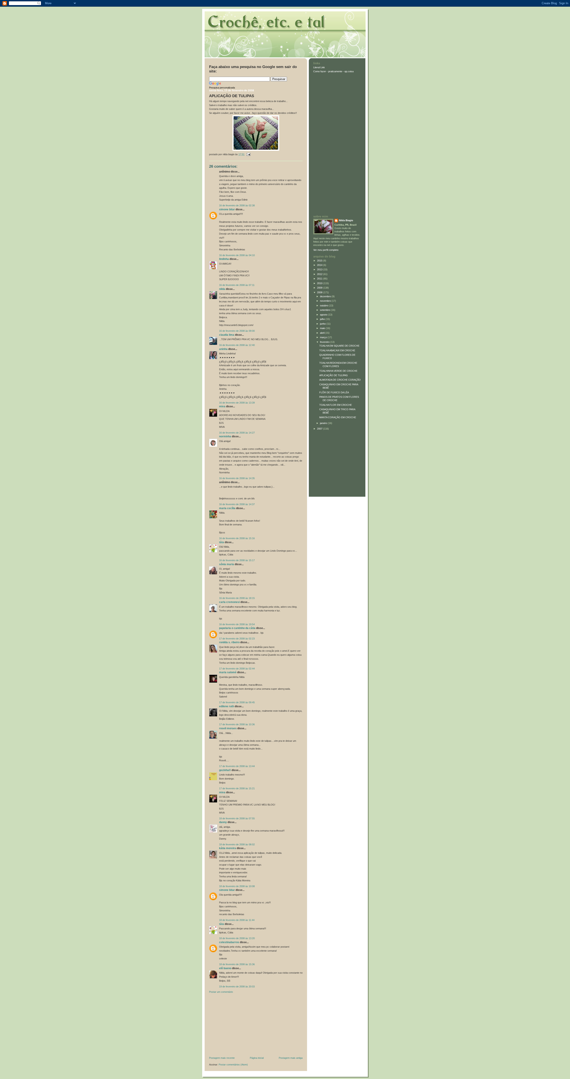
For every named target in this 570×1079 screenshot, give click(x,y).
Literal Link (319, 67)
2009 (320, 287)
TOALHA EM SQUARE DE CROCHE (339, 345)
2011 (320, 278)
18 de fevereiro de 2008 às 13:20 (237, 938)
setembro (325, 310)
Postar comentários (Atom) (233, 1064)
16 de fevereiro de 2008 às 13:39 (237, 402)
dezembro (326, 296)
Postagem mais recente (222, 1058)
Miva (222, 406)
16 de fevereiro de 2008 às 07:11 (236, 285)
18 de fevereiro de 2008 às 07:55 (237, 818)
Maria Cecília (227, 508)
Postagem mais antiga (291, 1058)
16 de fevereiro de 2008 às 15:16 (237, 538)
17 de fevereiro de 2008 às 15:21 (237, 788)
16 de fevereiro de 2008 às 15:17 (237, 560)
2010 (320, 283)
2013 (320, 269)
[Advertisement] (242, 1026)
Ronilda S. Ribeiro (229, 642)
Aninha (223, 349)
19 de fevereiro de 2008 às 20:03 (237, 986)
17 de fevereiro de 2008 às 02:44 (237, 668)
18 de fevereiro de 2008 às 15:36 (237, 964)
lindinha (224, 259)
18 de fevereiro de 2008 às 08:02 (237, 844)
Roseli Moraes (228, 728)
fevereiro (325, 342)
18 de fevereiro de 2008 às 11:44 (236, 920)
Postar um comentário (221, 992)
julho (323, 319)
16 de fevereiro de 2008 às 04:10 (237, 255)
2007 (320, 428)
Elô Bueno (225, 968)
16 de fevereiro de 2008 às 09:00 (237, 331)
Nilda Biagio (346, 220)
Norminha (225, 436)
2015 (320, 260)
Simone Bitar (227, 209)
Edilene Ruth (226, 706)
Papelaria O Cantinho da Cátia (237, 628)
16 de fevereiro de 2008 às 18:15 (237, 598)
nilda (222, 289)
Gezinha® (225, 770)
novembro (326, 300)
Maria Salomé (227, 672)
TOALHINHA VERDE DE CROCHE (338, 371)
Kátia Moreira (227, 848)
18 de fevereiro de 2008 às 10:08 (237, 886)
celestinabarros (229, 942)
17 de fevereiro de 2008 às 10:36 (237, 724)
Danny (223, 822)
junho (323, 323)
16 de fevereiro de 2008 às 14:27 (237, 432)
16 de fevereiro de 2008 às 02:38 (237, 205)
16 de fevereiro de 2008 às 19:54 (237, 624)
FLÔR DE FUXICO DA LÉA (334, 392)
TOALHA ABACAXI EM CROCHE (337, 350)
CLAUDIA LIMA (226, 334)
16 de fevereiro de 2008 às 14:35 (237, 478)
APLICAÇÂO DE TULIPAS (231, 96)
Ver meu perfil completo (325, 250)
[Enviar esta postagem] (247, 154)
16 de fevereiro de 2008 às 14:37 (237, 504)
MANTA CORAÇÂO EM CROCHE (337, 417)
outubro (324, 305)
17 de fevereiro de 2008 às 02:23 (237, 638)
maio (323, 328)
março (324, 337)
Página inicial (257, 1058)
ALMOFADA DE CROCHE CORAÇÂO (340, 379)
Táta (221, 542)
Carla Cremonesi (229, 602)
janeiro (324, 423)
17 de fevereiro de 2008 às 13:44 (237, 766)
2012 (320, 274)
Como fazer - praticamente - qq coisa (333, 71)
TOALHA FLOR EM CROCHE (335, 405)
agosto (324, 314)
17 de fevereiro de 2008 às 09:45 (237, 702)
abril (322, 333)
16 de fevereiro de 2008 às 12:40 (237, 345)
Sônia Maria (226, 564)
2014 (320, 265)
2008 (320, 292)
